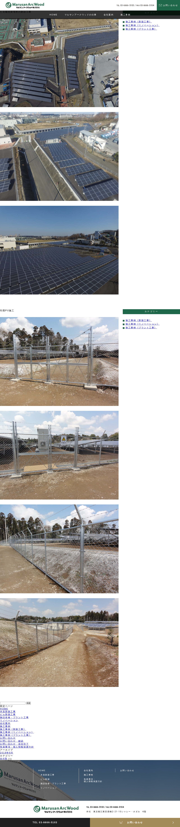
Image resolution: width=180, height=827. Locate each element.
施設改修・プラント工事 (14, 717)
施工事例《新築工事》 (139, 21)
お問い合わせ (8, 738)
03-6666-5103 (127, 5)
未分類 (3, 758)
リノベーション (9, 720)
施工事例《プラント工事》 (141, 29)
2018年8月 (6, 753)
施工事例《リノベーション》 (142, 25)
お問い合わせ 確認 (11, 741)
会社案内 (5, 723)
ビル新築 (44, 779)
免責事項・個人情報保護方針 (17, 747)
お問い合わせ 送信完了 (14, 744)
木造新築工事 (8, 711)
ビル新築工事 (8, 714)
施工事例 (5, 726)
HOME (4, 709)
